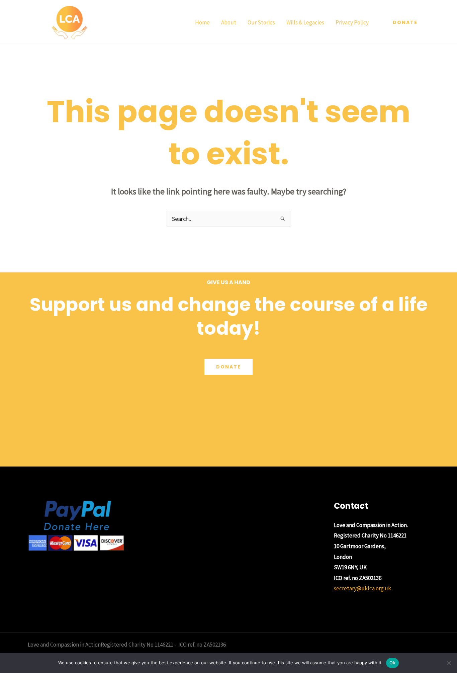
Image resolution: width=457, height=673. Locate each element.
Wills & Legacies (305, 22)
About (228, 22)
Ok (392, 662)
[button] (405, 22)
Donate (228, 366)
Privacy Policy (352, 22)
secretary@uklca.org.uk (362, 588)
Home (202, 22)
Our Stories (261, 22)
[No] (448, 663)
